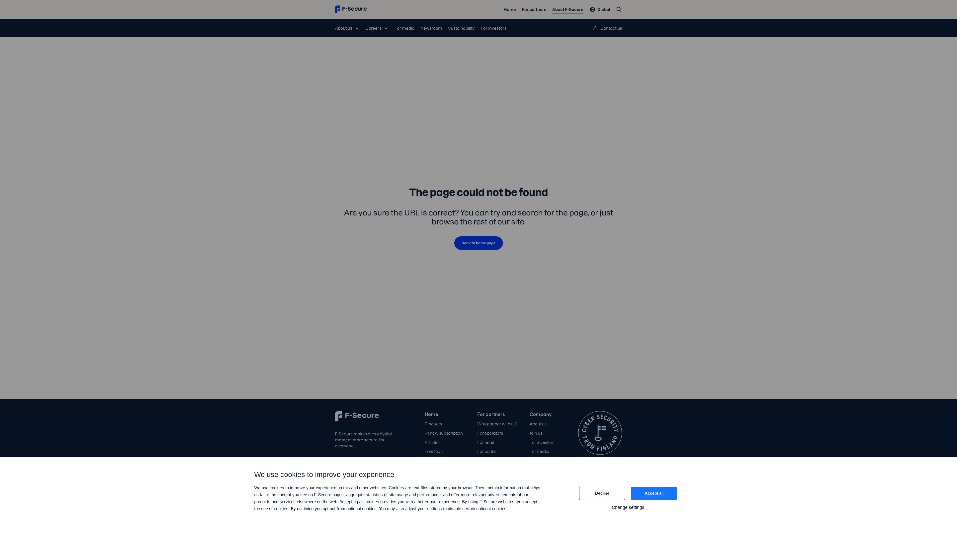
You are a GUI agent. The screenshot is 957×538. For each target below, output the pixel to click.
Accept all (654, 493)
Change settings (628, 507)
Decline (602, 493)
